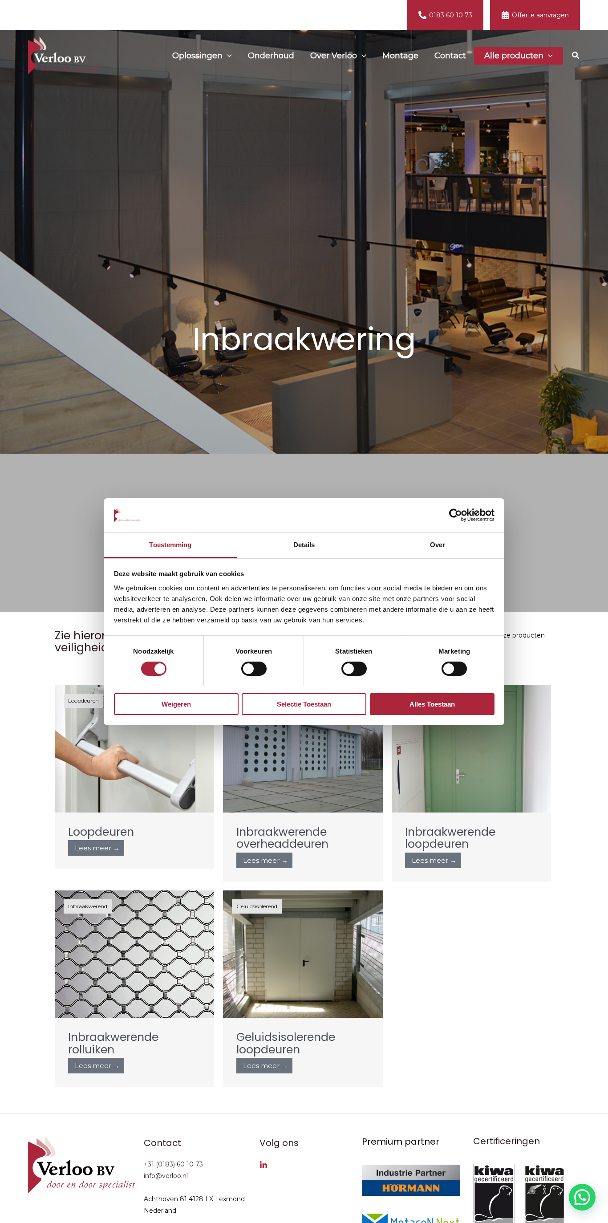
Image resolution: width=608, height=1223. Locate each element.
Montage (400, 56)
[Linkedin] (263, 1165)
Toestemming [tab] (170, 544)
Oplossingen (197, 56)
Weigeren (176, 703)
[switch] (254, 669)
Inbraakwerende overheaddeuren (282, 838)
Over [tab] (437, 544)
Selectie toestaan (304, 703)
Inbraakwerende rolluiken (113, 1043)
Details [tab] (304, 544)
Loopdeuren (101, 832)
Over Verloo (333, 56)
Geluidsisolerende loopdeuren (285, 1043)
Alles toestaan (432, 703)
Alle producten (513, 56)
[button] (227, 55)
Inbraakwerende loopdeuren (450, 838)
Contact (450, 56)
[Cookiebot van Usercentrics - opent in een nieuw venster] (456, 515)
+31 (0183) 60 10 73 (173, 1164)
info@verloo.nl (166, 1176)
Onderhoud (271, 56)
